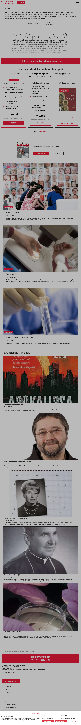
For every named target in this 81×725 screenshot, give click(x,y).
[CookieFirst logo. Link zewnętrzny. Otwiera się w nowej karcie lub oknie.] (4, 714)
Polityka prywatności (35, 713)
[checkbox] (43, 715)
